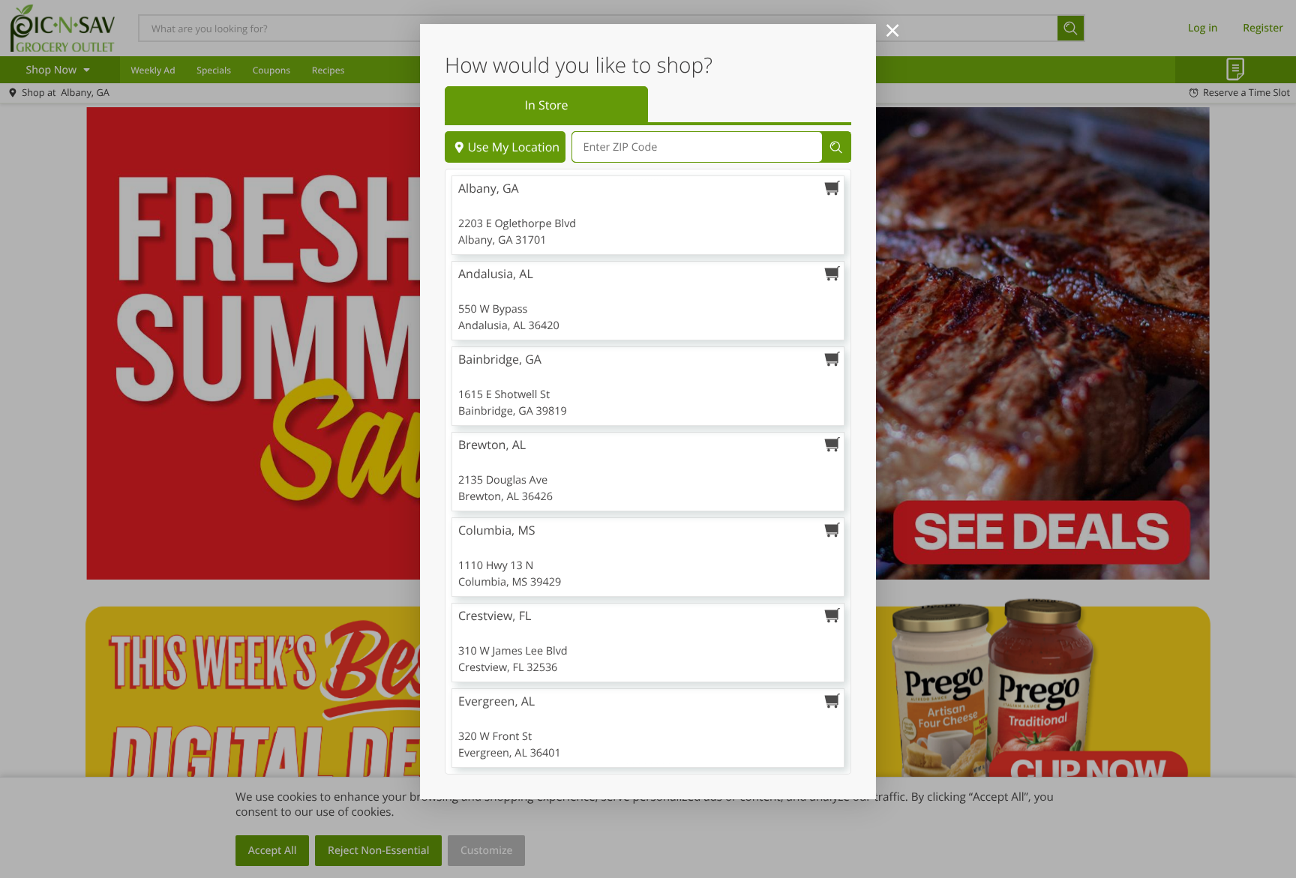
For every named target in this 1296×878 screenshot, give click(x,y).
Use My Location (513, 147)
